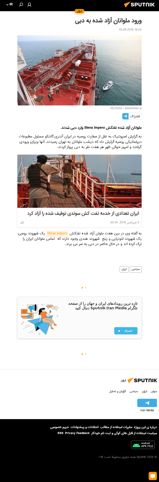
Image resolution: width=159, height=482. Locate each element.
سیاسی (136, 269)
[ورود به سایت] (29, 4)
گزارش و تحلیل (117, 391)
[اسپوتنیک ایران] (140, 9)
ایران (124, 269)
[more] (22, 222)
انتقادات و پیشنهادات (85, 427)
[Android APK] (143, 446)
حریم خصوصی (59, 427)
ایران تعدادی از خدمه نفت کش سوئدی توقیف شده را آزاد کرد (83, 213)
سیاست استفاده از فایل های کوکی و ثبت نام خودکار (124, 433)
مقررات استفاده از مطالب (116, 427)
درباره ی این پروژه (145, 427)
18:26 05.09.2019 (130, 30)
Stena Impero (57, 234)
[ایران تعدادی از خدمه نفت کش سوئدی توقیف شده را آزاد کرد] (79, 181)
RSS (60, 433)
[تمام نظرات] (153, 476)
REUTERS (116, 108)
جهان (154, 391)
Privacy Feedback (77, 433)
